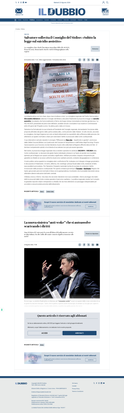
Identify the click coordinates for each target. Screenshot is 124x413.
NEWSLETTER (19, 14)
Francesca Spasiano (92, 233)
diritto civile (50, 191)
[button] (103, 2)
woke (42, 345)
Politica (23, 29)
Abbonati (106, 14)
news (42, 191)
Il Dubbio (17, 29)
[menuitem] (19, 20)
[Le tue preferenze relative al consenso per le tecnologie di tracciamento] (2, 310)
